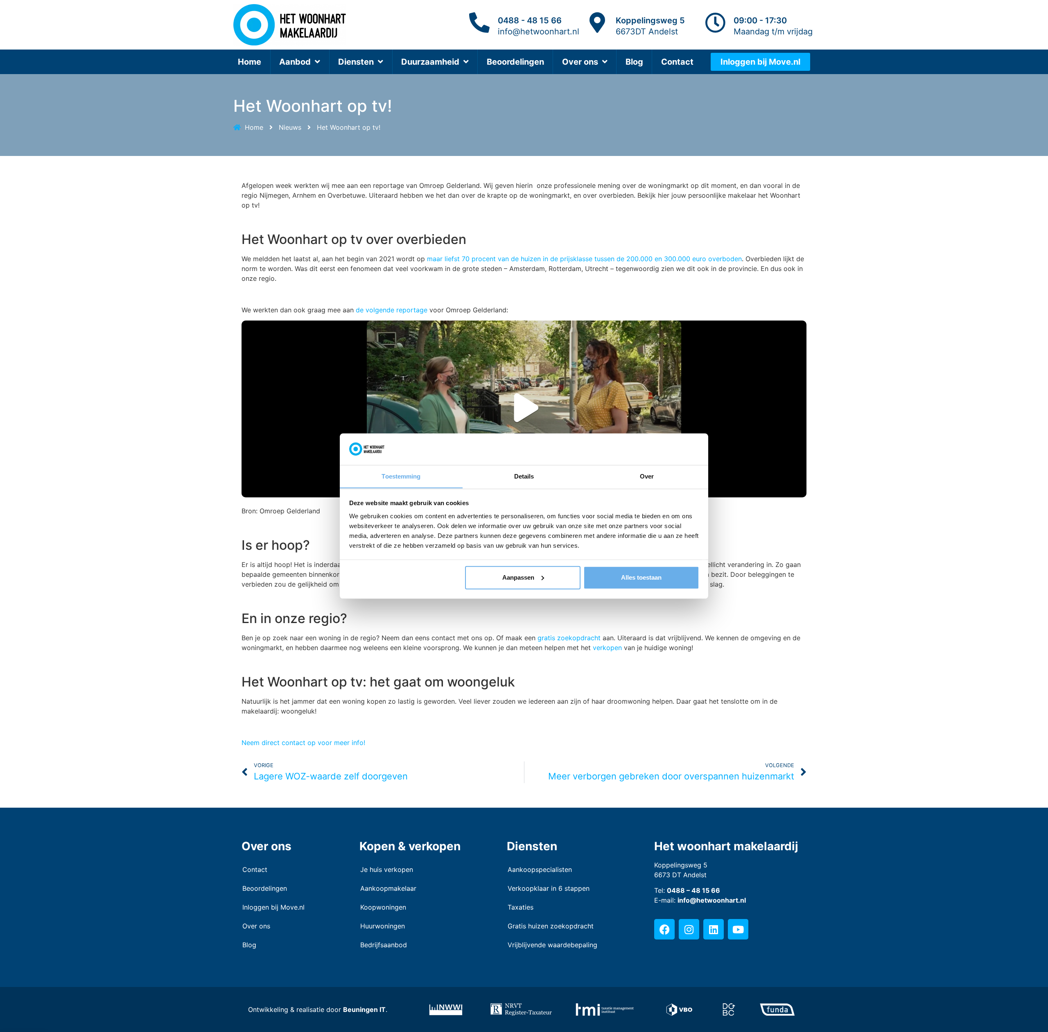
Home (249, 62)
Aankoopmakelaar (388, 888)
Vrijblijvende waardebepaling (552, 945)
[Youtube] (738, 929)
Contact (677, 62)
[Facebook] (664, 929)
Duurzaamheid (430, 62)
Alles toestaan (641, 577)
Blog (634, 62)
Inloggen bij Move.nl (273, 907)
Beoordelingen (515, 62)
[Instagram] (689, 929)
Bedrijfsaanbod (383, 945)
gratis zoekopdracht (569, 638)
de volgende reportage (391, 310)
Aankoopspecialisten (540, 869)
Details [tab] (524, 475)
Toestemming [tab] (401, 475)
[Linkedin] (713, 929)
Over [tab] (647, 475)
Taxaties (520, 907)
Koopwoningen (383, 907)
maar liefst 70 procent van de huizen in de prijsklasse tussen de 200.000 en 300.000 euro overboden (584, 259)
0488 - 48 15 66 (530, 20)
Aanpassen (518, 577)
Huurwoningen (382, 926)
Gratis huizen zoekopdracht (551, 926)
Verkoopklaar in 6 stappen (549, 888)
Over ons (580, 62)
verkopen (607, 648)
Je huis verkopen (386, 869)
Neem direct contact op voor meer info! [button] (303, 742)
